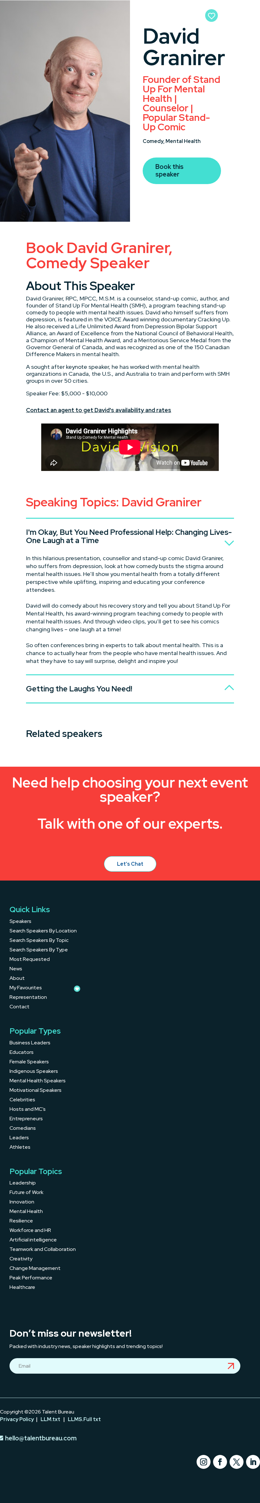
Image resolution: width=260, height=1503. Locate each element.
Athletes (20, 1147)
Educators (22, 1052)
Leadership (23, 1183)
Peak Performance (31, 1278)
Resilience (21, 1221)
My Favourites (26, 988)
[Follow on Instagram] (204, 1462)
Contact (19, 1007)
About (17, 978)
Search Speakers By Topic (39, 940)
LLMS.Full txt (84, 1419)
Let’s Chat (130, 864)
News (16, 969)
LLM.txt (50, 1419)
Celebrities (22, 1100)
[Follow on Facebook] (220, 1462)
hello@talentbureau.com (41, 1438)
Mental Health (183, 141)
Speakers (20, 922)
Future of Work (26, 1193)
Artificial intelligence (33, 1240)
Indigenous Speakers (34, 1071)
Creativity (21, 1259)
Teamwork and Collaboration (43, 1249)
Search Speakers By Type (39, 950)
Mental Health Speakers (38, 1081)
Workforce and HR (30, 1231)
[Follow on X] (237, 1462)
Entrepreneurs (26, 1119)
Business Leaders (30, 1043)
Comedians (23, 1128)
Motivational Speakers (36, 1090)
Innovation (22, 1202)
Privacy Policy (17, 1419)
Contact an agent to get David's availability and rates (98, 410)
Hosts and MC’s (28, 1109)
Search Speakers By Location (43, 931)
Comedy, (154, 141)
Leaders (19, 1138)
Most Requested (30, 959)
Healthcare (22, 1287)
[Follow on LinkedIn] (253, 1462)
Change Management (35, 1268)
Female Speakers (29, 1062)
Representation (28, 997)
